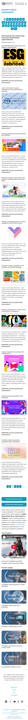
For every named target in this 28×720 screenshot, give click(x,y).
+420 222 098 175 (16, 709)
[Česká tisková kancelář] (8, 3)
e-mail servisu (19, 525)
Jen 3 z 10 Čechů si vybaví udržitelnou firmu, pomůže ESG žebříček (12, 89)
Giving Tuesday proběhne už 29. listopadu (12, 397)
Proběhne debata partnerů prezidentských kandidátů (11, 441)
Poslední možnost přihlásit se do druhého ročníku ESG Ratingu (13, 266)
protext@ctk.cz (6, 709)
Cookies (16, 714)
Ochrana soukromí (9, 718)
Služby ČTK (14, 687)
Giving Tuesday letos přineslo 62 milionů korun (13, 352)
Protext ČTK (14, 711)
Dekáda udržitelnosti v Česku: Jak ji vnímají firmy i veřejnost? (14, 310)
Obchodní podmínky (6, 713)
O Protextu (14, 695)
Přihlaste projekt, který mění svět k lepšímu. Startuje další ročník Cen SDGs (13, 179)
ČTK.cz (14, 690)
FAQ (14, 692)
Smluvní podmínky (19, 718)
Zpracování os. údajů (16, 713)
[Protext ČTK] (14, 706)
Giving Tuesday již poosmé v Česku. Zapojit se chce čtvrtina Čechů (14, 222)
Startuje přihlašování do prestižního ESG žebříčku (14, 134)
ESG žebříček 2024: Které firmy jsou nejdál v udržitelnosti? (13, 46)
